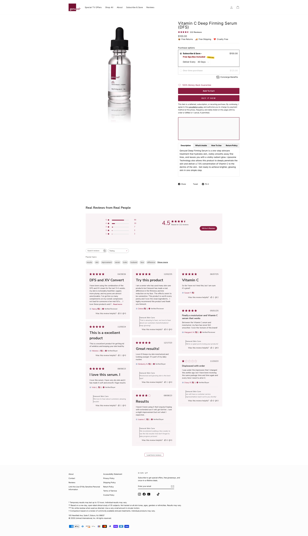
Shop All (109, 7)
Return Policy (108, 487)
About (120, 7)
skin (96, 262)
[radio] (181, 53)
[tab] (185, 145)
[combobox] (118, 251)
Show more (162, 262)
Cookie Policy (108, 495)
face (142, 262)
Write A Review (208, 228)
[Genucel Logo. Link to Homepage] (75, 7)
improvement (107, 262)
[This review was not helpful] (216, 297)
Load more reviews (154, 455)
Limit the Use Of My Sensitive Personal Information (84, 488)
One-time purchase (193, 70)
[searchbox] (94, 251)
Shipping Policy (109, 482)
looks (125, 262)
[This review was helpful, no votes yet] (119, 313)
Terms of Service (110, 491)
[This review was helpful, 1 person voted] (211, 297)
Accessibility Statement (112, 474)
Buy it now (209, 98)
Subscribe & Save (134, 7)
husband (134, 262)
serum (117, 262)
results (89, 262)
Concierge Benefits (229, 77)
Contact (72, 478)
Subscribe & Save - (198, 55)
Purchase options (186, 48)
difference (151, 262)
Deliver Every (189, 62)
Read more (117, 304)
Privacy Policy (108, 478)
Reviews (150, 7)
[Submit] (172, 486)
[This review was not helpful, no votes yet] (123, 313)
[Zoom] (119, 72)
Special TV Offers (93, 7)
